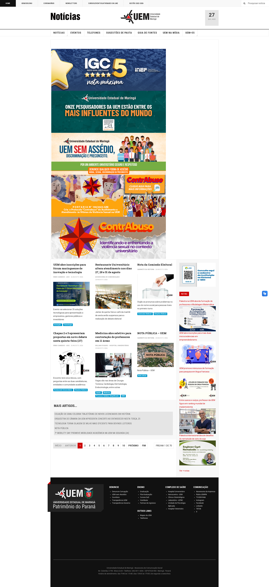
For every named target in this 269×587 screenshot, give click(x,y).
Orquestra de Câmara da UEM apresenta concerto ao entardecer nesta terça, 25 (97, 418)
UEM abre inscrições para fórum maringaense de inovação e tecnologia (69, 268)
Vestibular (144, 500)
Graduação (144, 492)
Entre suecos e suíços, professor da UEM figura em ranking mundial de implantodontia (197, 403)
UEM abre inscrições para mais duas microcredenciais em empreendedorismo (195, 336)
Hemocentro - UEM (175, 494)
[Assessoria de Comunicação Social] (71, 17)
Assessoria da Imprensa (205, 492)
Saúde (98, 392)
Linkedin (199, 506)
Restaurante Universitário (63, 390)
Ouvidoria (116, 497)
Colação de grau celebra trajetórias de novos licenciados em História (92, 414)
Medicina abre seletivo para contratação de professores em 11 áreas (113, 336)
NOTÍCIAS (59, 32)
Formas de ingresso (148, 503)
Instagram (200, 500)
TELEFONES (93, 32)
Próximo (133, 445)
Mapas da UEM (146, 515)
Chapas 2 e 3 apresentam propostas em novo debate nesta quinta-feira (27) (70, 336)
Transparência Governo (121, 503)
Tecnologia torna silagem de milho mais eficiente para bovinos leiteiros (93, 423)
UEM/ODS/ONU (26, 3)
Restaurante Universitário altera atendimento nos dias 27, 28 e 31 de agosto (113, 268)
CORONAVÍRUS (48, 3)
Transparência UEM (119, 500)
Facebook (200, 503)
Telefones (144, 518)
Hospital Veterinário (175, 509)
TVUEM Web (201, 497)
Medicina (107, 392)
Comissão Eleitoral (145, 314)
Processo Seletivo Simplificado (107, 396)
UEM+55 (190, 32)
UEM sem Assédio (119, 494)
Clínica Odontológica (176, 497)
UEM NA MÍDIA (171, 32)
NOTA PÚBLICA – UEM (151, 333)
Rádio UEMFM (201, 494)
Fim (144, 445)
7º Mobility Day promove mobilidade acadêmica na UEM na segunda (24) (92, 433)
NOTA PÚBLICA (61, 428)
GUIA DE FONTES (147, 32)
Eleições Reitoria (160, 314)
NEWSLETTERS (71, 3)
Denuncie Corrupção (120, 492)
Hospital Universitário (176, 492)
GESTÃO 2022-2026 (136, 3)
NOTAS (184, 294)
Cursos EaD (144, 497)
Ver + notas (184, 471)
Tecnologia (68, 325)
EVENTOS (75, 32)
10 (123, 445)
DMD (123, 396)
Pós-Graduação (146, 494)
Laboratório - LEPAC (175, 500)
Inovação (57, 325)
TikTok (198, 509)
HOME (8, 3)
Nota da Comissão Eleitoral (154, 264)
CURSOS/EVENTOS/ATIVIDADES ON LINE (103, 3)
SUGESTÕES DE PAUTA (119, 32)
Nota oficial (142, 376)
